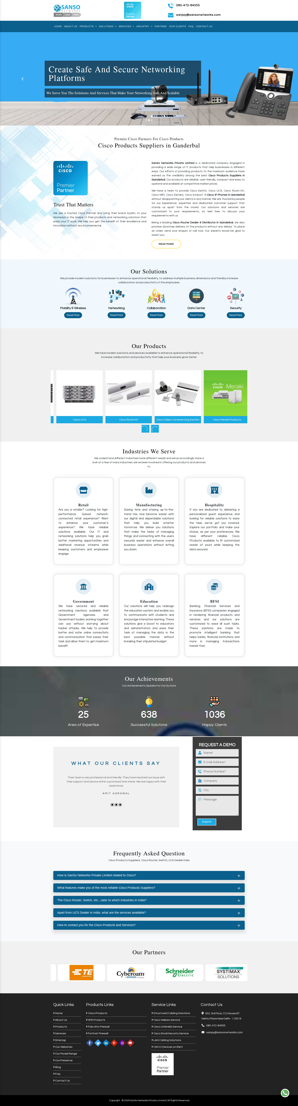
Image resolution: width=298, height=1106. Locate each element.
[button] (22, 78)
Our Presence (64, 1060)
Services (125, 26)
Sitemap (60, 1040)
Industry (142, 26)
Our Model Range (66, 1053)
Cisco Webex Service (166, 1020)
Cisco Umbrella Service (167, 1026)
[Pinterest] (114, 1042)
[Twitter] (98, 1042)
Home (58, 26)
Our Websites (63, 1047)
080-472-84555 (188, 5)
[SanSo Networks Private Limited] (67, 10)
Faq (190, 26)
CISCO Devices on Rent (168, 1047)
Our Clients (177, 26)
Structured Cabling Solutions (171, 1013)
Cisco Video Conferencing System (173, 419)
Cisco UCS (75, 419)
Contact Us (204, 26)
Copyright (114, 1100)
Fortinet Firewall (97, 1033)
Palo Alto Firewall (98, 1026)
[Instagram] (122, 1042)
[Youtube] (130, 1042)
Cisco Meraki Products (223, 419)
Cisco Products (97, 1013)
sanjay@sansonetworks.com (224, 1032)
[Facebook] (89, 1042)
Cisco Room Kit (124, 419)
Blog (58, 1067)
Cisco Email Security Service (171, 1033)
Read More (166, 244)
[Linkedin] (106, 1042)
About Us (70, 26)
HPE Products (96, 1020)
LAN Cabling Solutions (167, 1040)
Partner (161, 26)
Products (87, 26)
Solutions (106, 26)
